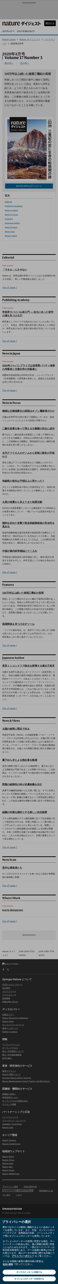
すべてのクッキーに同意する (29, 1272)
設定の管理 (8, 1264)
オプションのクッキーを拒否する (29, 1278)
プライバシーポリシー (23, 1255)
